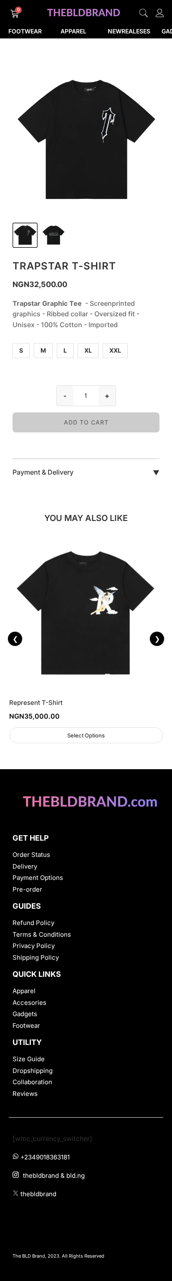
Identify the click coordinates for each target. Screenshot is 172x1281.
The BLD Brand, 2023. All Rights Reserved (58, 1256)
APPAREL (73, 31)
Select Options (86, 735)
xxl (115, 350)
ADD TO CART (86, 422)
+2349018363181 (45, 1157)
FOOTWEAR (25, 31)
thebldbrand (38, 1194)
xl (88, 350)
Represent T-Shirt (36, 703)
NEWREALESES (129, 31)
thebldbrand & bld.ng (54, 1175)
